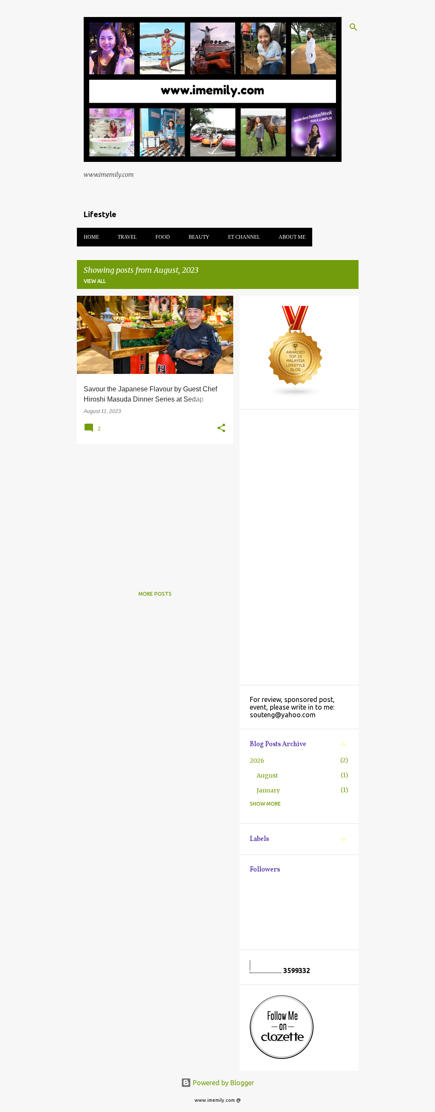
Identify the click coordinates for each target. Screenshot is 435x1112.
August (267, 775)
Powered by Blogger (222, 1083)
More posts (155, 594)
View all (95, 281)
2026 (257, 760)
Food (162, 237)
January (268, 790)
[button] (221, 428)
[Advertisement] (152, 509)
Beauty (199, 237)
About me (292, 237)
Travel (127, 237)
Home (91, 237)
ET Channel (244, 237)
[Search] (353, 27)
